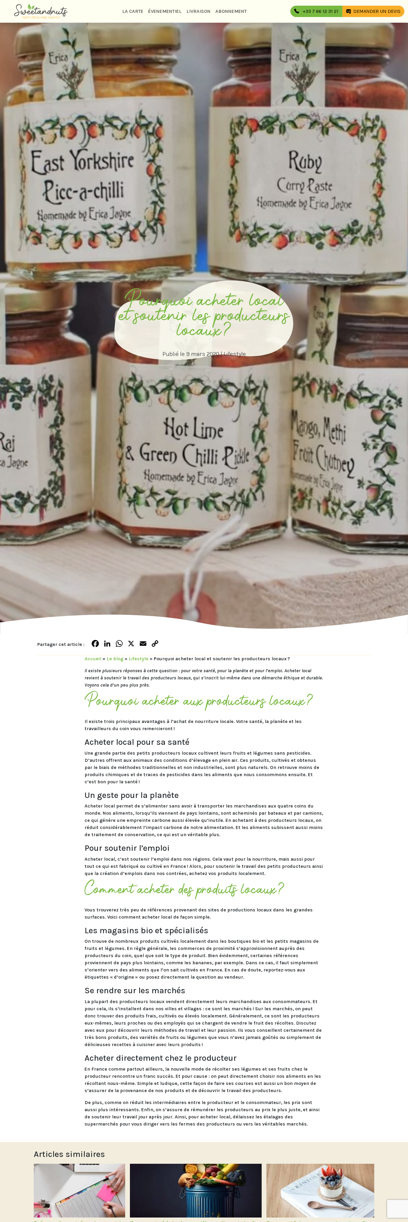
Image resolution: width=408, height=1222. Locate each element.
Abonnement (231, 11)
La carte (132, 11)
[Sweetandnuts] (41, 11)
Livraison (198, 11)
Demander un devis (377, 11)
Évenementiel (165, 11)
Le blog (115, 658)
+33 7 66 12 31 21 (319, 11)
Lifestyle (235, 354)
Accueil (93, 658)
